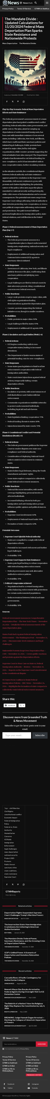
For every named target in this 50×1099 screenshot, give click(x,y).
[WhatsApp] (23, 101)
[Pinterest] (18, 101)
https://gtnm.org (10, 895)
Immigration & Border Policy (15, 997)
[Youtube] (29, 1088)
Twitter (10, 1088)
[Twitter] (12, 101)
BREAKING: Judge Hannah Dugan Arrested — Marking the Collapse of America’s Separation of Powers (25, 1019)
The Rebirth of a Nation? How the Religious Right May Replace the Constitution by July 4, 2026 (24, 1005)
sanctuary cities (10, 868)
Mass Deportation (9, 43)
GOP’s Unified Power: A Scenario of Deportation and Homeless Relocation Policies (21, 954)
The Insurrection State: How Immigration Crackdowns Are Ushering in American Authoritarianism (22, 926)
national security (10, 855)
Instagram (35, 1084)
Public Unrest (9, 864)
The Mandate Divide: (27, 43)
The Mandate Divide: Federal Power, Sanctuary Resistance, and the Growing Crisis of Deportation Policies (24, 940)
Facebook (11, 1084)
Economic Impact (10, 818)
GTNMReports (13, 891)
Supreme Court (10, 877)
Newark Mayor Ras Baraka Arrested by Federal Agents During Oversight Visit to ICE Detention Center (24, 991)
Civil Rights (8, 811)
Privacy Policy (24, 1049)
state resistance (10, 874)
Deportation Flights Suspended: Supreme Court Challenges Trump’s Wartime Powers (23, 913)
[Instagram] (29, 1084)
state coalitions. (10, 871)
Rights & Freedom (10, 1012)
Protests (7, 861)
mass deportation (11, 852)
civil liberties (14, 808)
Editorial (8, 932)
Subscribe (40, 735)
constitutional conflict (13, 814)
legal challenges (10, 849)
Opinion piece (9, 983)
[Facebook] (6, 101)
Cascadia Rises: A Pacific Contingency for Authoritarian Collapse (22, 978)
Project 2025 (9, 858)
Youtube (35, 1088)
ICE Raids (7, 839)
